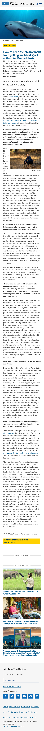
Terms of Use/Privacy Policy (13, 726)
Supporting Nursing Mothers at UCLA (22, 717)
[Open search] (37, 4)
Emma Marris (13, 97)
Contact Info (25, 707)
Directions (35, 707)
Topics (5, 707)
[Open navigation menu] (41, 3)
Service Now (32, 712)
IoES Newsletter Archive (12, 687)
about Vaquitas (8, 433)
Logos (5, 717)
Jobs (5, 712)
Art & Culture (10, 46)
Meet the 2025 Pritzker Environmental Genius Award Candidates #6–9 (20, 593)
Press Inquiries (14, 707)
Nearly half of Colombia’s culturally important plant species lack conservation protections (20, 622)
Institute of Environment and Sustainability (16, 541)
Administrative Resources (17, 712)
